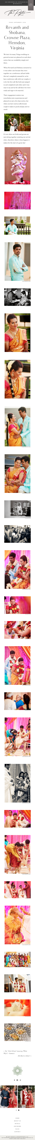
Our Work (17, 1126)
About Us (17, 1120)
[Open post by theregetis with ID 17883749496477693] (8, 1096)
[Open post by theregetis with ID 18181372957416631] (26, 1096)
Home (18, 1118)
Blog (17, 1129)
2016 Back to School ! (24, 1056)
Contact (17, 1131)
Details (17, 1123)
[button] (1, 1096)
